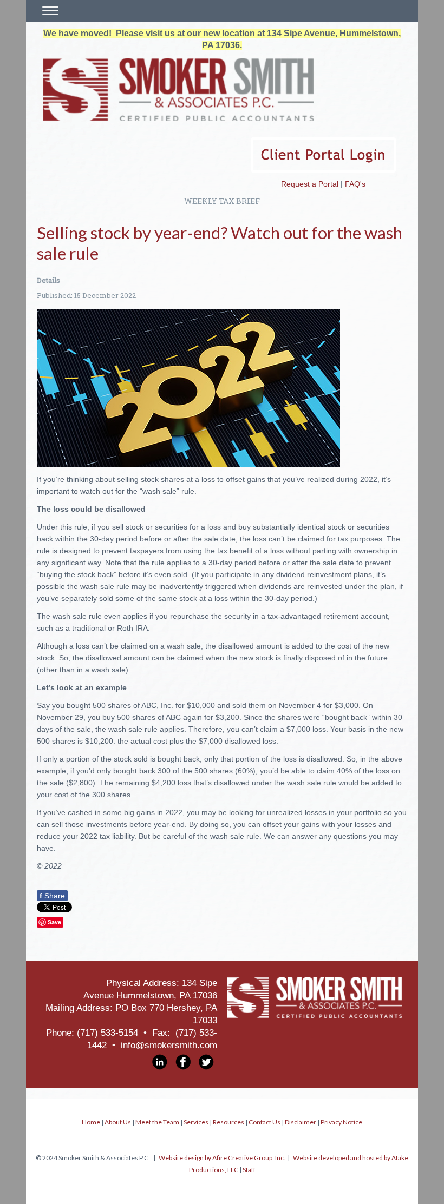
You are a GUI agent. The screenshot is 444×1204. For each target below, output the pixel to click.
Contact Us (264, 1122)
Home (91, 1122)
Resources (228, 1122)
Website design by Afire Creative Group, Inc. (222, 1158)
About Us (118, 1122)
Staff (249, 1170)
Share (52, 895)
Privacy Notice (341, 1122)
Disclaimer (300, 1122)
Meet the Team (157, 1122)
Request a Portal (309, 184)
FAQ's (355, 184)
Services (196, 1122)
